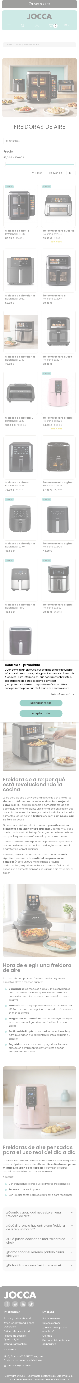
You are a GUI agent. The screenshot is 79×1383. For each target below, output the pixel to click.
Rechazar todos (40, 703)
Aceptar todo (41, 713)
